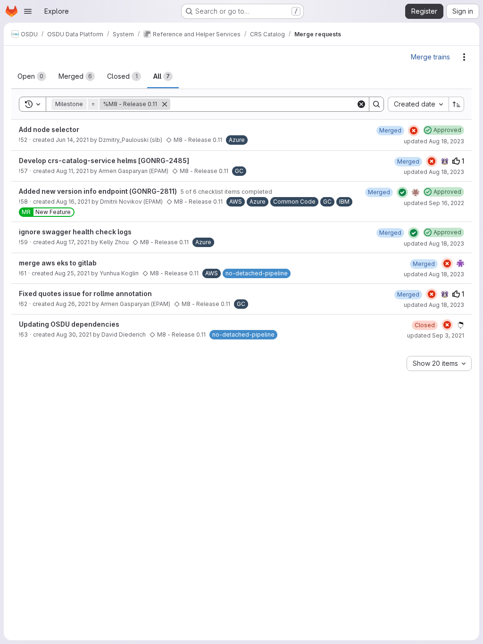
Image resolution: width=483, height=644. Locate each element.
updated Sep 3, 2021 (435, 335)
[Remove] (164, 104)
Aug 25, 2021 (72, 273)
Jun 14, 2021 (72, 139)
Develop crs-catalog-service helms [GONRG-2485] (104, 161)
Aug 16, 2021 (73, 201)
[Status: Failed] (413, 130)
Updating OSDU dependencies (69, 324)
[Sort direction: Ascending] (456, 104)
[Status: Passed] (402, 192)
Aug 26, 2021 (73, 303)
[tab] (31, 76)
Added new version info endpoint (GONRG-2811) (98, 191)
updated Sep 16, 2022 (434, 202)
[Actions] (464, 57)
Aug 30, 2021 (74, 334)
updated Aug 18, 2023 (434, 141)
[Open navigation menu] (27, 11)
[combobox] (418, 104)
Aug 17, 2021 (73, 242)
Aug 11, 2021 (72, 170)
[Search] (376, 104)
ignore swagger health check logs (75, 232)
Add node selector (49, 129)
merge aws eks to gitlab (58, 263)
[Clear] (361, 104)
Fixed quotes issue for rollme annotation (85, 293)
